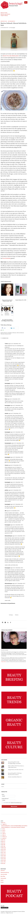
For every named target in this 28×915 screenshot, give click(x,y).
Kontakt (2, 882)
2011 (4, 861)
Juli (3, 828)
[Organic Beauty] (14, 731)
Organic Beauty (4, 15)
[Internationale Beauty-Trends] (14, 708)
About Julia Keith (4, 874)
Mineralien (3, 333)
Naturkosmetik (11, 21)
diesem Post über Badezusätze (10, 55)
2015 (4, 855)
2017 (4, 852)
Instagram (3, 623)
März (4, 835)
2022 (3, 844)
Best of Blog (3, 876)
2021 (3, 846)
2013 (4, 858)
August (4, 824)
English (2, 880)
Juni (3, 830)
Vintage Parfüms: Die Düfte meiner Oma (15, 769)
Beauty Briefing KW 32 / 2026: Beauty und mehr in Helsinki (13, 827)
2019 (4, 849)
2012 (4, 860)
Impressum (3, 870)
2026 (3, 822)
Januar (4, 838)
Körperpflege (4, 21)
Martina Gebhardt (20, 332)
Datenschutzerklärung (16, 802)
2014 (4, 857)
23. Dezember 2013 (4, 27)
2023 (3, 843)
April (4, 833)
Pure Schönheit (6, 258)
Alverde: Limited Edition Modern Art (15, 776)
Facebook (11, 623)
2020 (4, 847)
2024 (3, 841)
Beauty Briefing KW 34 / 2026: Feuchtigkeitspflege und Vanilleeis (14, 825)
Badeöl (2, 332)
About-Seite (3, 661)
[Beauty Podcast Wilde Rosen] (14, 902)
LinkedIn (5, 623)
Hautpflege (10, 332)
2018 (4, 850)
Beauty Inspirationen (5, 14)
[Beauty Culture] (14, 753)
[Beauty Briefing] (14, 686)
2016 (4, 854)
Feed (8, 623)
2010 (3, 863)
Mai (3, 832)
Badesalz (5, 332)
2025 (3, 839)
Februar (4, 836)
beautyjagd (13, 27)
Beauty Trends (4, 12)
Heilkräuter (14, 332)
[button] (5, 328)
